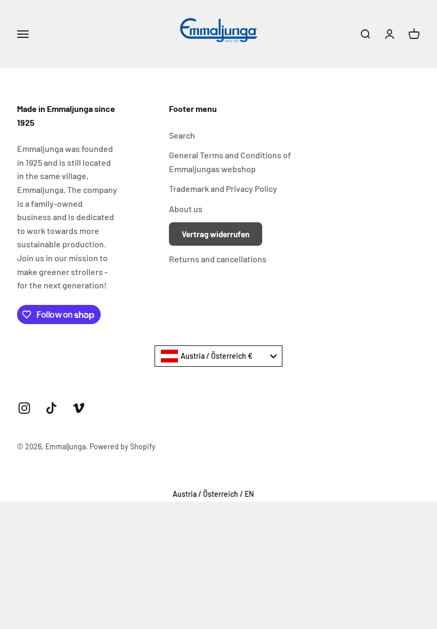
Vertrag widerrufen (215, 234)
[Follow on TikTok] (51, 408)
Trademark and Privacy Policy (223, 188)
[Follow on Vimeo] (78, 408)
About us (186, 209)
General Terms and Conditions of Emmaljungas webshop (230, 162)
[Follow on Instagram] (24, 408)
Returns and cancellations (217, 259)
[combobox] (218, 356)
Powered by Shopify (123, 446)
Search (182, 135)
